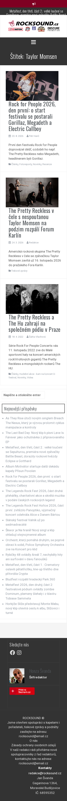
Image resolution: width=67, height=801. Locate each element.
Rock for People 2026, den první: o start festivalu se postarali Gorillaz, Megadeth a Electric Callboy (32, 116)
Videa (30, 377)
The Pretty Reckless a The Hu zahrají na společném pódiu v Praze (34, 323)
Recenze (47, 164)
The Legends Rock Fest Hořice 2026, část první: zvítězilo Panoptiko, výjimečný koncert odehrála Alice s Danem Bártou (35, 510)
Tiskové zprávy (19, 270)
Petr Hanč (34, 136)
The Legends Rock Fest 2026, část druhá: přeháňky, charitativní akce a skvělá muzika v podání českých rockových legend (35, 495)
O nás (34, 740)
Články (14, 164)
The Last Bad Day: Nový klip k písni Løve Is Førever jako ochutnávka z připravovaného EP (35, 437)
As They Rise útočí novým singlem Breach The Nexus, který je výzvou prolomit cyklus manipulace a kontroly (35, 422)
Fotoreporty (25, 164)
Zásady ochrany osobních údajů (33, 745)
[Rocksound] (33, 23)
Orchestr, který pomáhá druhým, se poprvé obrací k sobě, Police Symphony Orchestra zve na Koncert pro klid (35, 544)
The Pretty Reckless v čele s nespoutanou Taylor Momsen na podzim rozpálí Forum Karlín (31, 222)
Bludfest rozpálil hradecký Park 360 (30, 579)
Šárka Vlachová (37, 336)
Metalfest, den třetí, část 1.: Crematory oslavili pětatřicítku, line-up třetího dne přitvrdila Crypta (32, 569)
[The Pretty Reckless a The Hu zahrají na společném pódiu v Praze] (32, 299)
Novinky (37, 164)
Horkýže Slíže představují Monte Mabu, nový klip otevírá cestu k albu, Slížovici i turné (32, 608)
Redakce (34, 242)
